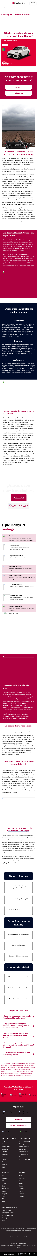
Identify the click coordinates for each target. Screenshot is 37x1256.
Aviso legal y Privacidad (20, 1245)
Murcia (21, 1191)
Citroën (4, 1183)
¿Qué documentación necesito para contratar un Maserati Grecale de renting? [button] (15, 1035)
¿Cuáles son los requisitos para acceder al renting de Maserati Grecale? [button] (17, 1017)
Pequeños (5, 1149)
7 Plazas (4, 1151)
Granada (21, 1193)
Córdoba (21, 1188)
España (22, 1173)
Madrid (21, 1176)
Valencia (21, 1181)
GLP (3, 1167)
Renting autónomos (7, 1215)
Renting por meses (24, 1141)
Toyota (4, 1191)
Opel (3, 1196)
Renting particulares (7, 1212)
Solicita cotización (33, 3)
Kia (3, 1181)
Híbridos (4, 1164)
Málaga (21, 1186)
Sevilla (21, 1183)
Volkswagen (5, 1188)
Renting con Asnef (24, 1159)
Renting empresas (7, 1218)
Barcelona (22, 1178)
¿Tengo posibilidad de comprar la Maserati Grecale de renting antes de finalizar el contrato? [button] (16, 1026)
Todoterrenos (6, 1146)
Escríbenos (18, 1119)
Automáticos (22, 1157)
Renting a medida (14, 1237)
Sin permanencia (24, 1146)
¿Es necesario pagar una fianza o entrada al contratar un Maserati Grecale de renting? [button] (18, 1045)
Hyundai (4, 1178)
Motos (4, 1159)
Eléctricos (5, 1162)
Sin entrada (22, 1149)
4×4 (3, 1144)
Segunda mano (23, 1154)
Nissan (4, 1199)
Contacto (6, 1237)
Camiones (5, 1157)
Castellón (21, 1196)
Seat (3, 1186)
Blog (3, 1220)
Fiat (3, 1176)
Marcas (5, 1173)
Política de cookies (32, 1245)
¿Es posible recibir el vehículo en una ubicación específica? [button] (16, 1054)
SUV (3, 1141)
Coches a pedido (28, 1237)
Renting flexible (23, 1151)
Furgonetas (5, 1154)
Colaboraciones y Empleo (6, 1245)
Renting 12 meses (24, 1144)
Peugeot (4, 1193)
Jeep (3, 1201)
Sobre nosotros (6, 1210)
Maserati (7, 7)
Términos (18, 1247)
